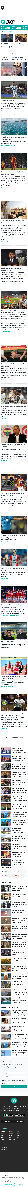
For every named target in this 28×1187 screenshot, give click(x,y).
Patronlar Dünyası (5, 1160)
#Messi (2, 110)
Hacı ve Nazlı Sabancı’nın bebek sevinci (20, 45)
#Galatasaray (4, 187)
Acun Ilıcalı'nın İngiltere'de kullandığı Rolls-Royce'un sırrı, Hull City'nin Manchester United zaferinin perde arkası (19, 766)
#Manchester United (5, 331)
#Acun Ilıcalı (3, 650)
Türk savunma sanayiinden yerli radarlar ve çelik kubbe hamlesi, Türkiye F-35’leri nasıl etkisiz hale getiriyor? (19, 750)
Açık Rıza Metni (6, 1081)
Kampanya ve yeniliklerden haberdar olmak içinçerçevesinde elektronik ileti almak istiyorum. (14, 1082)
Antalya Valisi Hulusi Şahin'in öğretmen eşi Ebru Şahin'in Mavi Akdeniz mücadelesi (19, 822)
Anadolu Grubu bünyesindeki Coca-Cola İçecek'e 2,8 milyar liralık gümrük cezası (18, 758)
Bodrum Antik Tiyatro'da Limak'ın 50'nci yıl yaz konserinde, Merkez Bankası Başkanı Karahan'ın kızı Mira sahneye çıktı (18, 782)
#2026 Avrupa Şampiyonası (7, 686)
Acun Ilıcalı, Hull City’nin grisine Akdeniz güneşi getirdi (19, 798)
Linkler (2, 1144)
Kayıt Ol (14, 1087)
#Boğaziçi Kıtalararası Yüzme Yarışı (8, 145)
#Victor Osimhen (5, 509)
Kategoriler (4, 1128)
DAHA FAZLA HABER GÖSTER (14, 737)
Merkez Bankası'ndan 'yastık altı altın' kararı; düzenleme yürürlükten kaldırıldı (19, 854)
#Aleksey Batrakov (5, 578)
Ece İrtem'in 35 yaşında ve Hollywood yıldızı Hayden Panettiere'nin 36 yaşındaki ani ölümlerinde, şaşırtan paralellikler (19, 862)
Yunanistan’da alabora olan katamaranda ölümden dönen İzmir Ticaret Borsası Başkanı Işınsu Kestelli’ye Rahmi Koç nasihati (19, 814)
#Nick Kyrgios (4, 728)
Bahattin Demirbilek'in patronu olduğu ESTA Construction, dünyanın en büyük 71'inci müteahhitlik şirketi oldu (19, 774)
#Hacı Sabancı (18, 49)
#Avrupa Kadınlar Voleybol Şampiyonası (10, 615)
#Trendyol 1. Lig (4, 541)
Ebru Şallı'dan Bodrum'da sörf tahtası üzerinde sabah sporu (17, 830)
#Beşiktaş (3, 418)
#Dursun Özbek (4, 284)
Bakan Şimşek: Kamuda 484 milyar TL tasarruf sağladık (7, 45)
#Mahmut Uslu (4, 460)
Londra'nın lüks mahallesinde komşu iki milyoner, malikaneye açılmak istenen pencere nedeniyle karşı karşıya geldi (19, 838)
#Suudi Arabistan (5, 241)
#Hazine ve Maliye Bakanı (6, 49)
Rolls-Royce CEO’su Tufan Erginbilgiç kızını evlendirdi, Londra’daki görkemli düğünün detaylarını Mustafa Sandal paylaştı (19, 790)
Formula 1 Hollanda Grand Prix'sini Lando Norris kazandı (14, 58)
